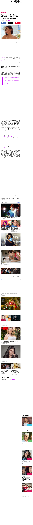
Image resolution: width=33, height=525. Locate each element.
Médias (30, 440)
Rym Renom (3, 57)
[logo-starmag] (16, 1)
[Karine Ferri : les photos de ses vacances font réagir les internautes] (27, 455)
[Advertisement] (16, 9)
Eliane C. (9, 20)
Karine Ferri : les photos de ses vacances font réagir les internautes (26, 462)
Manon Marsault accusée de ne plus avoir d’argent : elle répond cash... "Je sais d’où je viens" (26, 429)
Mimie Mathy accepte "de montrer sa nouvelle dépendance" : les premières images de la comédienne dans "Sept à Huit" (26, 445)
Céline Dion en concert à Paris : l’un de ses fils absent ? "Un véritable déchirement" (26, 495)
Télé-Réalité (29, 425)
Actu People (29, 458)
